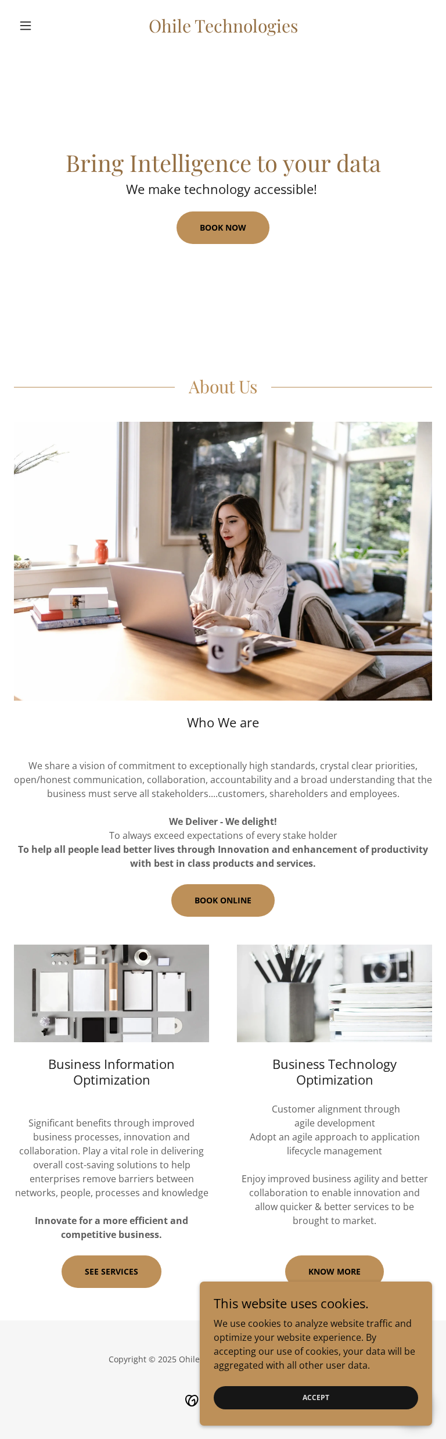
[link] (223, 29)
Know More (334, 1271)
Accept (316, 1397)
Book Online (223, 900)
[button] (45, 25)
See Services (111, 1271)
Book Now (223, 227)
